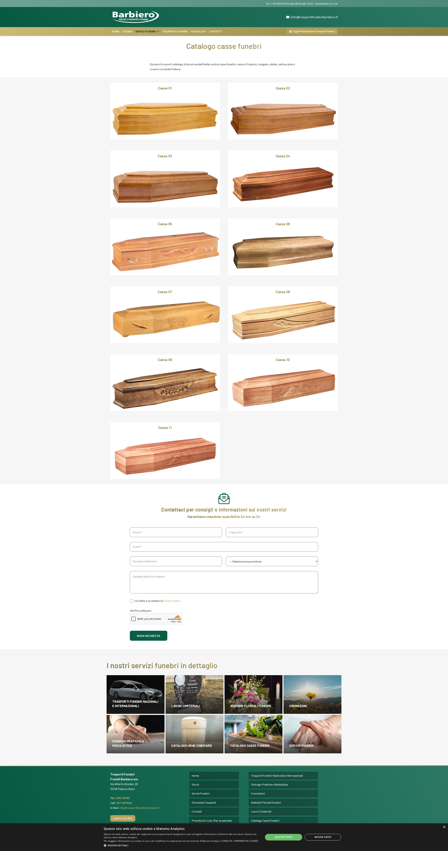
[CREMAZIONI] (312, 694)
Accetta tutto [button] (283, 837)
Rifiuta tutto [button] (323, 837)
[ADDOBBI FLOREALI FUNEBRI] (253, 694)
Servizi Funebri (201, 793)
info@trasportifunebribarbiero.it (139, 807)
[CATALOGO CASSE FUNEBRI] (253, 734)
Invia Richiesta (148, 635)
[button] (181, 845)
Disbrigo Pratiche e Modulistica (269, 784)
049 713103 (123, 798)
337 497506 (124, 802)
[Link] (135, 17)
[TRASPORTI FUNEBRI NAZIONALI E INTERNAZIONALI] (135, 694)
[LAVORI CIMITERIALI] (194, 694)
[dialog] (224, 837)
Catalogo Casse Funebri (265, 820)
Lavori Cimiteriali (261, 811)
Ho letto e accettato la (157, 600)
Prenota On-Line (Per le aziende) (212, 820)
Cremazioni (258, 793)
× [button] (444, 827)
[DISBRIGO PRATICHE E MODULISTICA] (135, 734)
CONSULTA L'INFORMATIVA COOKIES (239, 840)
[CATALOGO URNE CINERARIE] (194, 734)
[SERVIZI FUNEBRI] (312, 734)
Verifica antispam (140, 610)
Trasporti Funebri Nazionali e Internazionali (277, 775)
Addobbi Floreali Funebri (266, 802)
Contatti (197, 811)
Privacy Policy (171, 600)
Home (195, 775)
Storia (195, 784)
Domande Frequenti (204, 802)
